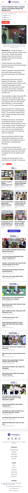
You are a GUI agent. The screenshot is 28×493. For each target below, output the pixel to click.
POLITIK (14, 467)
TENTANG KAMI (14, 450)
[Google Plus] (19, 438)
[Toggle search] (25, 1)
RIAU (14, 465)
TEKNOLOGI (14, 474)
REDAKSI (14, 452)
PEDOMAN (14, 454)
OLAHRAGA (14, 472)
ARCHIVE (13, 476)
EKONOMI (14, 470)
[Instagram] (8, 438)
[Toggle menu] (2, 1)
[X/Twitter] (12, 438)
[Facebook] (15, 438)
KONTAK (14, 458)
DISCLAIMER (14, 456)
